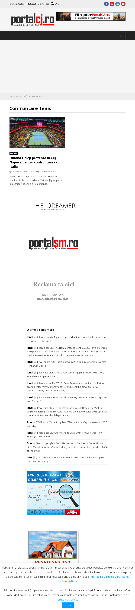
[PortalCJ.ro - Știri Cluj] (32, 24)
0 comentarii (47, 171)
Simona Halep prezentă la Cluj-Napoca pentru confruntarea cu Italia (34, 162)
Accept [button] (68, 605)
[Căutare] (121, 35)
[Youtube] (123, 4)
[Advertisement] (67, 66)
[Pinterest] (112, 4)
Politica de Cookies (102, 576)
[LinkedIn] (117, 4)
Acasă (16, 96)
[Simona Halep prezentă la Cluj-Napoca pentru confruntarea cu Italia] (37, 132)
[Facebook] (106, 4)
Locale (13, 153)
